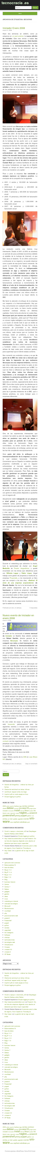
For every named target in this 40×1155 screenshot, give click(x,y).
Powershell (7, 920)
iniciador (8, 636)
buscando (11, 724)
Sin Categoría (8, 932)
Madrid (4, 813)
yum (28, 822)
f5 (28, 808)
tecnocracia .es (15, 2)
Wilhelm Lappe (12, 573)
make (8, 813)
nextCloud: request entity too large (15, 792)
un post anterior (18, 36)
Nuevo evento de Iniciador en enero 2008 (18, 616)
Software (7, 935)
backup (16, 806)
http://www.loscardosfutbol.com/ (14, 838)
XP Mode (7, 954)
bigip (20, 806)
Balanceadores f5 (10, 865)
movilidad (7, 911)
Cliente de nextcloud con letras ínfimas (17, 789)
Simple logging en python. (12, 797)
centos (24, 806)
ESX (20, 808)
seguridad (7, 930)
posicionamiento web (11, 916)
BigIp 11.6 (7, 877)
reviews (6, 928)
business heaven (9, 882)
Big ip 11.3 (7, 870)
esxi (24, 808)
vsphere (16, 822)
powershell (9, 815)
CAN (24, 757)
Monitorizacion (9, 908)
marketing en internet (11, 901)
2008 (4, 806)
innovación (11, 811)
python (29, 816)
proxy (17, 815)
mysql (17, 813)
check (4, 808)
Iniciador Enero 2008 (14, 28)
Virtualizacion (8, 945)
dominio (16, 808)
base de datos (9, 867)
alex (12, 608)
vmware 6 (7, 952)
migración (12, 813)
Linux (6, 899)
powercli (33, 812)
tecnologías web (9, 942)
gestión (6, 894)
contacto (6, 741)
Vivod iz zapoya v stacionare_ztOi (15, 831)
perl (28, 813)
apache (12, 806)
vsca (11, 822)
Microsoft (7, 906)
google (31, 808)
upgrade (20, 819)
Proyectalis (13, 578)
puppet (24, 815)
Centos (6, 884)
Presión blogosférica (21, 568)
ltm (35, 810)
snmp (5, 818)
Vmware (7, 947)
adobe (8, 806)
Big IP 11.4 (8, 872)
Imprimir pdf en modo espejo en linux (16, 794)
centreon (31, 806)
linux (27, 810)
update (15, 819)
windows (23, 822)
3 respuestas (33, 608)
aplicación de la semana (12, 863)
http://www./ (8, 850)
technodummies (9, 940)
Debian (6, 889)
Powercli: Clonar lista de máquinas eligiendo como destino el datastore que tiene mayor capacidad (20, 840)
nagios (23, 812)
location (31, 811)
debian (10, 808)
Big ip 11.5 (7, 875)
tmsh (11, 819)
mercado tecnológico (11, 904)
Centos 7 (7, 887)
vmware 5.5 (8, 949)
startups (19, 608)
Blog (5, 879)
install (17, 810)
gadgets (7, 891)
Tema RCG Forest (29, 1151)
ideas (34, 808)
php (5, 913)
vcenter (26, 818)
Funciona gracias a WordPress (14, 1151)
